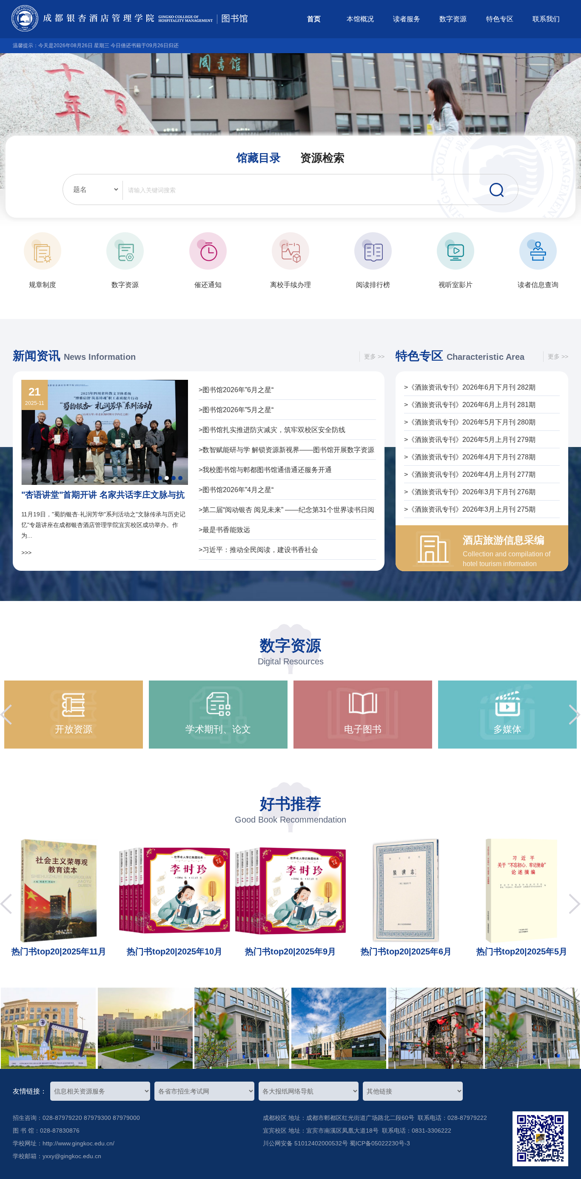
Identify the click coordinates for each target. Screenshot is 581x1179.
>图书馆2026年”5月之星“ (236, 409)
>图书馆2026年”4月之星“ (236, 489)
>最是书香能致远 (224, 529)
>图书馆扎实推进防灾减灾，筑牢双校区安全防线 (272, 429)
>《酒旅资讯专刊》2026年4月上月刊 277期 (469, 474)
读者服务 (406, 19)
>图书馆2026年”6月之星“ (236, 389)
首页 (314, 19)
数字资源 (453, 19)
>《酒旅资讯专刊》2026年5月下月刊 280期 (469, 422)
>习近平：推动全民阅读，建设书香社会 (258, 549)
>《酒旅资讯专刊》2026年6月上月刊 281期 (469, 404)
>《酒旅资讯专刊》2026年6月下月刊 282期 (469, 387)
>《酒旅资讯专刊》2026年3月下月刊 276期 (469, 492)
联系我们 (546, 19)
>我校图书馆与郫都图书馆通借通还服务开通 (265, 469)
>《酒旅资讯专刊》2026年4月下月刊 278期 (469, 457)
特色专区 (499, 19)
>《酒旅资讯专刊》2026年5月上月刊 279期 (469, 439)
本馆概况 (360, 19)
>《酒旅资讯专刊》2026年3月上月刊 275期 (469, 509)
